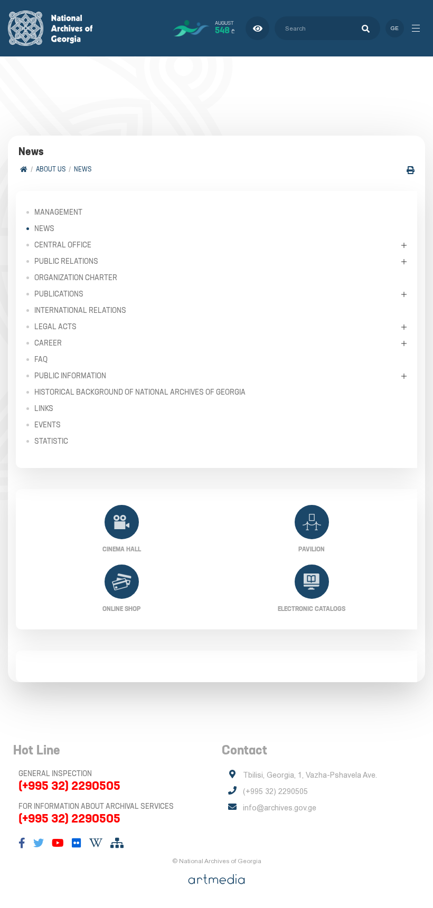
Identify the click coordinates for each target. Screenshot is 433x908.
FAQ (41, 359)
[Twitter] (38, 843)
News (82, 169)
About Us (50, 169)
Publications (58, 294)
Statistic (51, 441)
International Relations (80, 310)
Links (43, 408)
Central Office (62, 245)
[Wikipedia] (95, 843)
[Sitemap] (117, 843)
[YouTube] (58, 843)
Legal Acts (55, 326)
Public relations (66, 261)
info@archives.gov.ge (279, 808)
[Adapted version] (257, 28)
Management (58, 212)
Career (48, 343)
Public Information (70, 375)
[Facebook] (21, 843)
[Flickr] (76, 843)
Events (47, 424)
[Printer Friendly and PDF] (411, 170)
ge (395, 28)
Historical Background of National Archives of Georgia (140, 392)
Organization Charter (75, 277)
